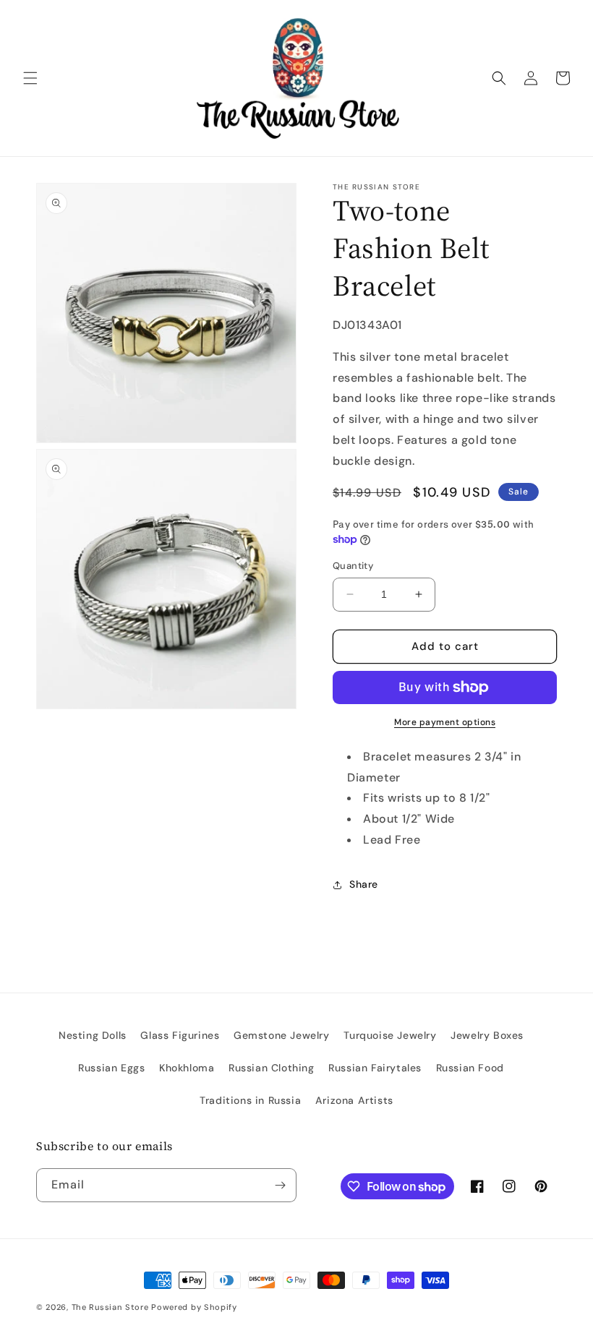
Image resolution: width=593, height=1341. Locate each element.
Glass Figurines (179, 1035)
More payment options (444, 722)
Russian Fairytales (375, 1067)
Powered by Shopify (194, 1307)
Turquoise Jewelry (390, 1035)
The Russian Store (110, 1307)
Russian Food (470, 1067)
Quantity (353, 566)
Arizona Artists (354, 1100)
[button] (30, 78)
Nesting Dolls (93, 1035)
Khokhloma (186, 1067)
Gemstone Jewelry (282, 1035)
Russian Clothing (272, 1067)
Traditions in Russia (250, 1100)
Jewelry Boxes (487, 1035)
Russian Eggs (111, 1067)
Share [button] (363, 884)
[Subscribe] (280, 1185)
